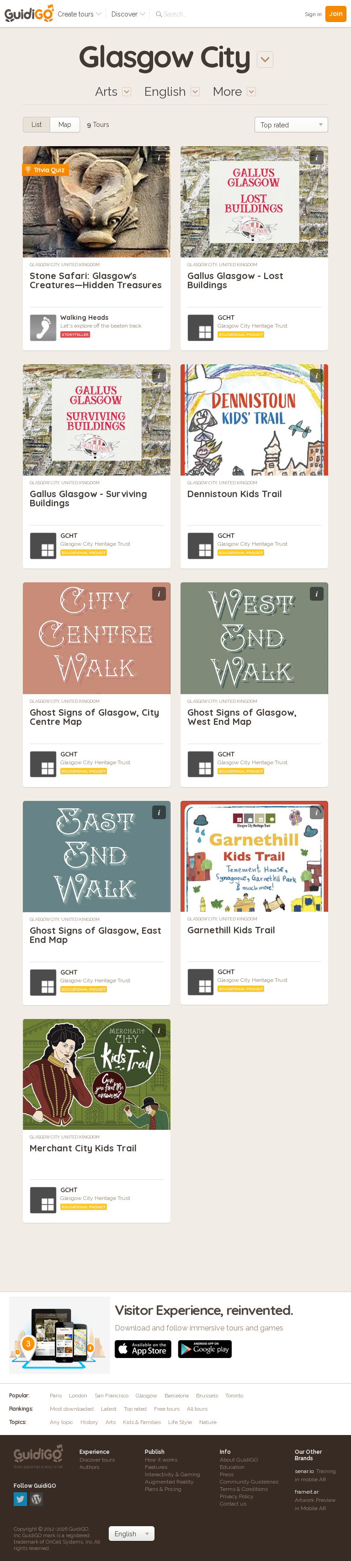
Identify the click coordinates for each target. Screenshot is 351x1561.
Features (156, 1467)
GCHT (226, 317)
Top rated (135, 1409)
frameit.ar (307, 1492)
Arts (111, 1422)
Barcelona (177, 1395)
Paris (56, 1395)
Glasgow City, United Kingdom (65, 265)
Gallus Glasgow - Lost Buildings (235, 280)
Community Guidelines (249, 1482)
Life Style (180, 1422)
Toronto (234, 1395)
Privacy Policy (237, 1496)
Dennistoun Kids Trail (234, 493)
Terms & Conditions (244, 1489)
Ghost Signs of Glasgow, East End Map (95, 935)
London (78, 1395)
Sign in (313, 14)
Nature (208, 1422)
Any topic (61, 1422)
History (89, 1422)
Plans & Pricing (163, 1489)
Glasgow (146, 1395)
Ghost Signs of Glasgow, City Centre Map (94, 717)
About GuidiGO (239, 1460)
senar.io (304, 1471)
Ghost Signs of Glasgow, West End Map (242, 717)
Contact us (233, 1504)
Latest (109, 1409)
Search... (175, 14)
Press (227, 1474)
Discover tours (97, 1460)
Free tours (167, 1409)
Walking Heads (84, 317)
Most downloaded (72, 1409)
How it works (161, 1460)
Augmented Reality (169, 1482)
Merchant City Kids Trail (83, 1148)
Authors (89, 1467)
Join (336, 14)
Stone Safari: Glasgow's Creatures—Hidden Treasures (96, 280)
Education (232, 1467)
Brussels (207, 1395)
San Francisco (111, 1395)
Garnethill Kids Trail (231, 930)
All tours (197, 1409)
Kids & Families (142, 1422)
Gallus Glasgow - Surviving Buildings (88, 498)
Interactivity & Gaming (172, 1474)
